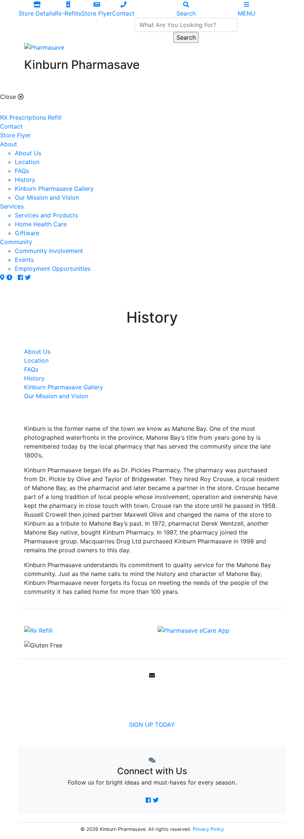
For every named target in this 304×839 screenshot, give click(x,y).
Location (27, 162)
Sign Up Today (152, 724)
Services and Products (46, 215)
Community (16, 242)
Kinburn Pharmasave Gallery (54, 188)
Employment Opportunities (52, 268)
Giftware (27, 233)
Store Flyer (15, 135)
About (8, 144)
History (25, 179)
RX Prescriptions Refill (31, 117)
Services (12, 206)
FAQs (22, 170)
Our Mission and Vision (47, 197)
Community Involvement (49, 250)
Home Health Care (41, 224)
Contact (11, 126)
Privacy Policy (208, 829)
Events (24, 259)
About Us (28, 153)
